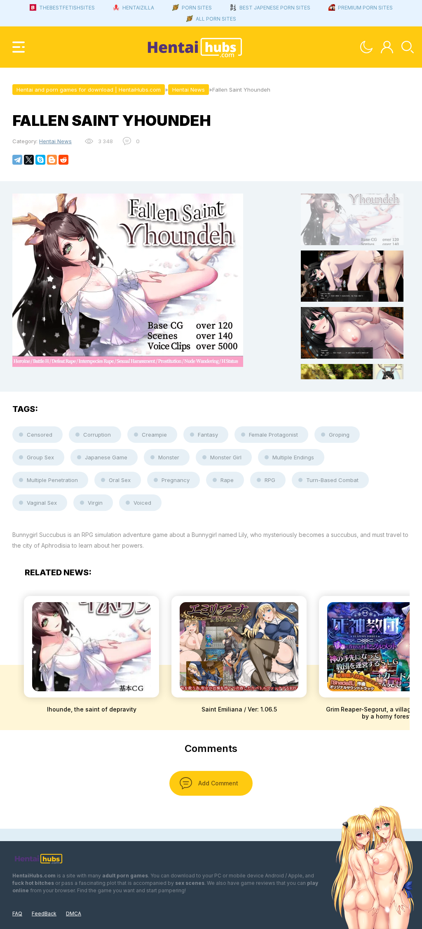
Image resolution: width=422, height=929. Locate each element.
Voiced (142, 502)
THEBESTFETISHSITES (67, 8)
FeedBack (44, 913)
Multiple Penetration (52, 480)
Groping (339, 434)
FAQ (17, 913)
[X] (29, 160)
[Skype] (40, 160)
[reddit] (63, 160)
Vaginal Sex (42, 502)
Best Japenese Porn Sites (274, 8)
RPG (270, 480)
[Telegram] (17, 160)
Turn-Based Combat (332, 480)
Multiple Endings (293, 457)
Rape (227, 480)
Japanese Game (106, 457)
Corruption (97, 434)
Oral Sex (120, 480)
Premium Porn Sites (365, 8)
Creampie (154, 434)
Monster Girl (225, 457)
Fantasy (208, 434)
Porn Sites (197, 8)
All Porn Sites (216, 19)
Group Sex (40, 457)
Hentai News (55, 141)
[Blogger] (52, 160)
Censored (39, 434)
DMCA (73, 913)
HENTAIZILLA (138, 8)
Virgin (95, 502)
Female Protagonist (273, 434)
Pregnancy (176, 480)
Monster (168, 457)
